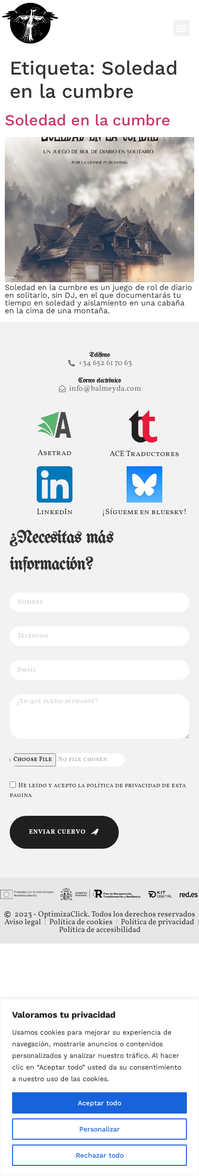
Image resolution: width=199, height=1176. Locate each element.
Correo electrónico (99, 380)
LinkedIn (55, 512)
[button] (181, 28)
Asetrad (54, 453)
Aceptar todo (99, 1103)
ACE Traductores (144, 454)
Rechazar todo (100, 1155)
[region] (99, 1087)
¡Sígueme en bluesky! (144, 512)
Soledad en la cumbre (88, 120)
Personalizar (99, 1129)
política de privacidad (123, 785)
